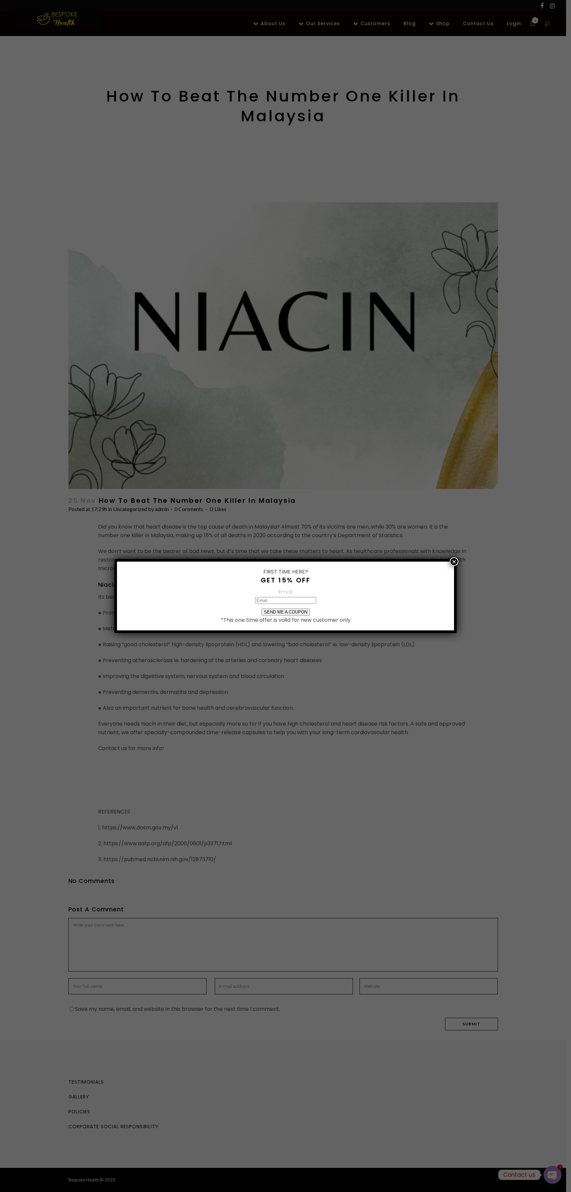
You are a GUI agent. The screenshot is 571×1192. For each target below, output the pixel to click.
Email (285, 592)
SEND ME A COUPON (285, 612)
